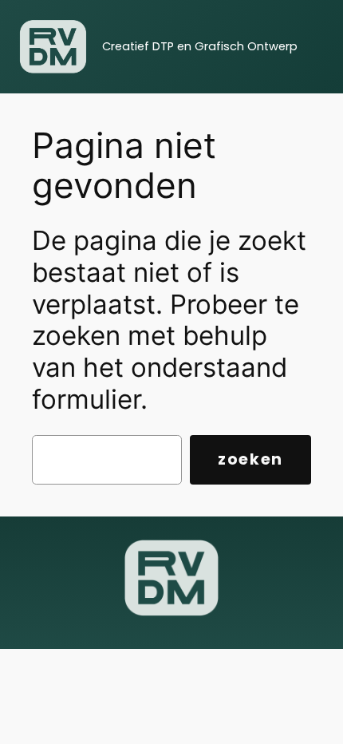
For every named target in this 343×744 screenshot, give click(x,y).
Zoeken (250, 459)
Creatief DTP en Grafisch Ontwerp (200, 46)
